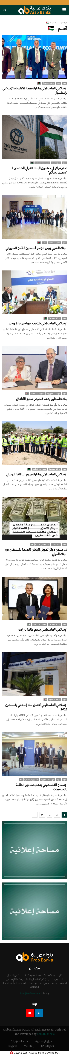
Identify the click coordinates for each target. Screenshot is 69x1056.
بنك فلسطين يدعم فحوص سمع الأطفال (41, 399)
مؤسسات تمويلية (54, 393)
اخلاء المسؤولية (19, 1041)
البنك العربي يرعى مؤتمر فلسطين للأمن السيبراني (36, 248)
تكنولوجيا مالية (55, 242)
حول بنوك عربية (43, 1041)
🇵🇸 (39, 83)
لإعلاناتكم (29, 1046)
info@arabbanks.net (31, 993)
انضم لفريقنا (47, 1046)
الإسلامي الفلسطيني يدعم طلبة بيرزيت (42, 630)
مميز (45, 242)
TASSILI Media (46, 1034)
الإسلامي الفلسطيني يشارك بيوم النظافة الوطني (36, 474)
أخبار (64, 83)
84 (42, 814)
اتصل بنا (12, 1046)
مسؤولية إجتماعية (42, 162)
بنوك (59, 83)
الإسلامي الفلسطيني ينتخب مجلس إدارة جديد (38, 323)
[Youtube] (30, 1013)
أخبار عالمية (56, 162)
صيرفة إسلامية (48, 83)
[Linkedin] (39, 1013)
